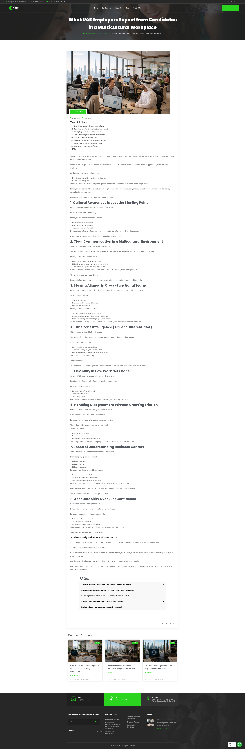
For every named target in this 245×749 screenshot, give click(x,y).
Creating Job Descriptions (109, 732)
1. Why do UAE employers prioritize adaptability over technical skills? (106, 584)
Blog (127, 8)
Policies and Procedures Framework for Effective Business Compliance (113, 725)
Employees (76, 118)
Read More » (74, 675)
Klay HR (133, 566)
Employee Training (133, 722)
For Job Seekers (230, 8)
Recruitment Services (112, 720)
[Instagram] (97, 730)
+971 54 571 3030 (37, 2)
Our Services (106, 8)
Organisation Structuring (131, 726)
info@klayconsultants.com (17, 2)
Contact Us (137, 8)
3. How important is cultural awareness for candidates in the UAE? (105, 596)
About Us (118, 8)
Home (96, 8)
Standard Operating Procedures (133, 718)
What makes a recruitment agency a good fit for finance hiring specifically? (84, 669)
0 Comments (88, 118)
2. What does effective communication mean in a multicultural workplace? (108, 590)
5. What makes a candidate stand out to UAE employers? (101, 607)
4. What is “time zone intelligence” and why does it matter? (102, 601)
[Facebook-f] (93, 730)
